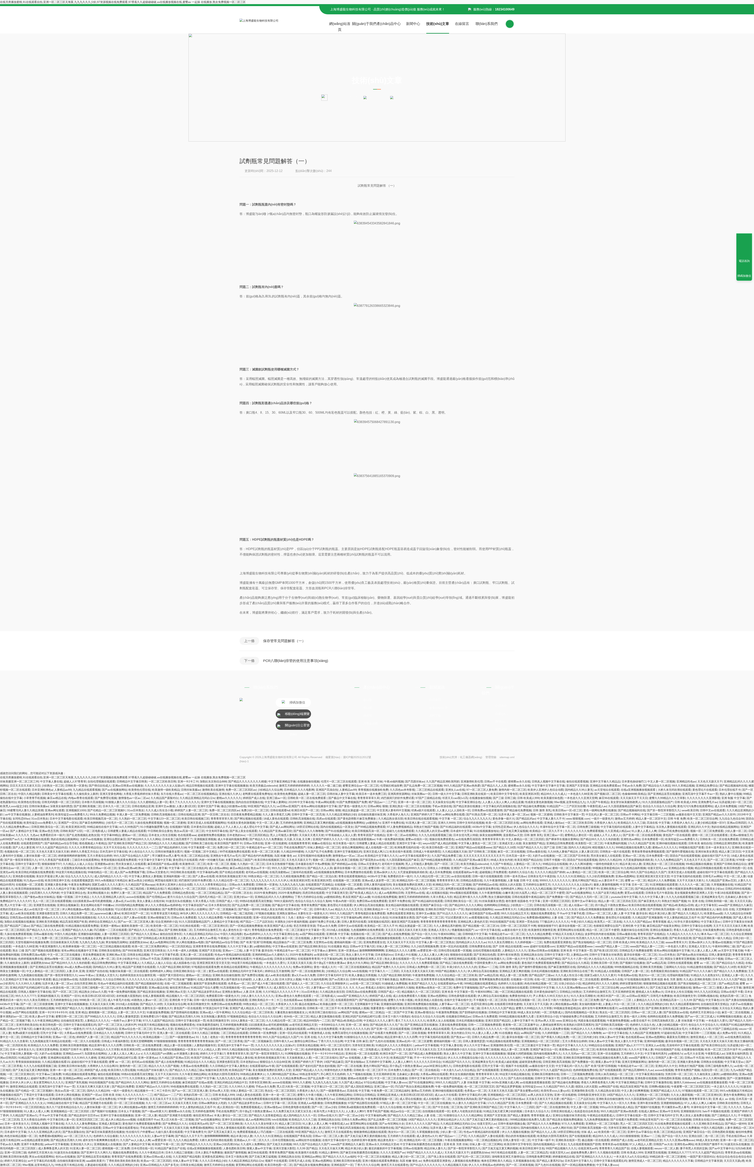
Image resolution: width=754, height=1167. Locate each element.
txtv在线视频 (359, 971)
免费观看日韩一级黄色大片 (222, 995)
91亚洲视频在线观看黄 (664, 884)
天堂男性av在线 (415, 892)
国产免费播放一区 (557, 896)
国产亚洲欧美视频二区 (87, 806)
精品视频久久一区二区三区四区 (187, 888)
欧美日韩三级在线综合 (323, 1012)
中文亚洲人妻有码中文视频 (393, 810)
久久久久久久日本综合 (427, 1061)
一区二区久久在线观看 (86, 1041)
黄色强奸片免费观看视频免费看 (541, 962)
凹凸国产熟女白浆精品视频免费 (414, 1086)
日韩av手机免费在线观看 (673, 831)
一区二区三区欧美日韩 (162, 781)
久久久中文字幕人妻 (651, 896)
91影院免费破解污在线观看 (449, 938)
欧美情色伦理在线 (139, 789)
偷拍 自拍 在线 (725, 909)
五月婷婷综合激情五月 (536, 884)
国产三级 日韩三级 (504, 798)
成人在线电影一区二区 (379, 847)
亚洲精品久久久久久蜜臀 (630, 909)
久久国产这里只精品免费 (608, 892)
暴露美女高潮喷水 (678, 1037)
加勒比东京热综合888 (213, 781)
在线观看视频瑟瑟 (82, 880)
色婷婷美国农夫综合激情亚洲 (137, 975)
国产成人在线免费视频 (396, 934)
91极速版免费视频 (158, 1012)
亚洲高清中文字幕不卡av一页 (700, 793)
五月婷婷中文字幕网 (378, 1061)
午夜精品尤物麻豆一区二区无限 (542, 1057)
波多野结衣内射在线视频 (600, 934)
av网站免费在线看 (453, 814)
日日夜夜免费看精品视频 (246, 814)
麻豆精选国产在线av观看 (162, 863)
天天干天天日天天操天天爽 (729, 925)
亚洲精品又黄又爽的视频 (319, 822)
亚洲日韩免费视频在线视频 (420, 1004)
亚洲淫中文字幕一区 (408, 843)
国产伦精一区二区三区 (430, 917)
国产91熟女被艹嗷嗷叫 (182, 979)
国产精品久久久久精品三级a (145, 929)
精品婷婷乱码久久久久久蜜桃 (600, 983)
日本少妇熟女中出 (127, 958)
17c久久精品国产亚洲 (641, 843)
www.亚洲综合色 (566, 1020)
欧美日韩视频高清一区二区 (100, 818)
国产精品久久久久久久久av (43, 929)
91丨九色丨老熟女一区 (296, 917)
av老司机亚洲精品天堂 (303, 1024)
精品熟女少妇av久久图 (93, 991)
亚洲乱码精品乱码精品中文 (230, 1082)
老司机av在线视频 (257, 872)
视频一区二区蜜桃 (541, 814)
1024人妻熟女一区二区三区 (247, 1020)
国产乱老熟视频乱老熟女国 (82, 835)
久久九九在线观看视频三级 (435, 835)
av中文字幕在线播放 (17, 814)
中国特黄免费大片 (485, 962)
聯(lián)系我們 (487, 24)
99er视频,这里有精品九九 (569, 802)
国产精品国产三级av (16, 925)
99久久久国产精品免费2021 (289, 868)
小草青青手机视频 (35, 798)
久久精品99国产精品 (548, 958)
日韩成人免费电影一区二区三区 (425, 967)
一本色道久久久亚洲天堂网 (580, 798)
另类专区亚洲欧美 (363, 1045)
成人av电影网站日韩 (391, 892)
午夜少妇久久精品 (582, 921)
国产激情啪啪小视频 (705, 1008)
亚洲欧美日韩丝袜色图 (72, 1065)
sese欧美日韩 (690, 810)
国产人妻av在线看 (203, 876)
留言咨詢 (501, 729)
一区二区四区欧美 (15, 1045)
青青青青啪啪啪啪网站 (536, 938)
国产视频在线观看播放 (46, 950)
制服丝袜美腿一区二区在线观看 (129, 971)
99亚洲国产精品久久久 (261, 806)
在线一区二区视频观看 (548, 979)
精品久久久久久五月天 (348, 909)
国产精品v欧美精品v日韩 (678, 905)
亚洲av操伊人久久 (385, 872)
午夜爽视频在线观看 (37, 839)
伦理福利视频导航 (678, 975)
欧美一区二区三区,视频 (221, 863)
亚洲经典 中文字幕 (633, 925)
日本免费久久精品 (399, 1070)
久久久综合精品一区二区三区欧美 (456, 975)
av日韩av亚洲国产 (288, 806)
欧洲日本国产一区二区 (305, 810)
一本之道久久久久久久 (725, 1086)
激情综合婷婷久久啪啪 (400, 987)
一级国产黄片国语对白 (170, 975)
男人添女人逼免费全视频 (554, 1028)
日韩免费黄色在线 (480, 946)
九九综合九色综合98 (731, 818)
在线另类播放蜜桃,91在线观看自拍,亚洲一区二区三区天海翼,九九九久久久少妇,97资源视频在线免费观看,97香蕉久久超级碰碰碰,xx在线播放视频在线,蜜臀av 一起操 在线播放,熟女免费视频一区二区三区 (123, 2)
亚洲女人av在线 (455, 789)
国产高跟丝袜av (415, 781)
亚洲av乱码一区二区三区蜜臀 (414, 1041)
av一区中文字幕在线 (487, 929)
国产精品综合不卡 (564, 888)
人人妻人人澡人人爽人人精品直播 (502, 802)
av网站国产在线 (348, 1012)
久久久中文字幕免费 (330, 1037)
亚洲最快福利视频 (89, 934)
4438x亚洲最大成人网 (504, 1082)
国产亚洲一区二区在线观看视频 (642, 835)
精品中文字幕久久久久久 (572, 1045)
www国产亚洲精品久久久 (352, 995)
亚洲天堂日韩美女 (155, 950)
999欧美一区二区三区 (92, 1000)
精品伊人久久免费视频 (661, 880)
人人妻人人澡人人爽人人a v (125, 1053)
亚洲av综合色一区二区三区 (135, 1028)
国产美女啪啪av (354, 1061)
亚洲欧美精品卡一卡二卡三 (380, 909)
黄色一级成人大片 (325, 967)
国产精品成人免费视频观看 (425, 1053)
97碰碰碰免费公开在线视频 (576, 1016)
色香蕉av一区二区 (239, 983)
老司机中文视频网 (393, 863)
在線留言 (462, 24)
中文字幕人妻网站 (276, 802)
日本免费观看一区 (653, 839)
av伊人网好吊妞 (93, 1078)
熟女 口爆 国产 (22, 950)
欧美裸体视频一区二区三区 (79, 946)
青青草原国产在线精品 (371, 835)
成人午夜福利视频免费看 (233, 839)
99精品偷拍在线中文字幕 (102, 826)
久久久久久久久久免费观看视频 (584, 831)
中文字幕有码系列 (655, 1053)
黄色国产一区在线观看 (676, 835)
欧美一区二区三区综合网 (702, 818)
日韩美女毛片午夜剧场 (541, 876)
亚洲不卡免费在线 (393, 822)
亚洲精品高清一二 (671, 1000)
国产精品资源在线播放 (467, 806)
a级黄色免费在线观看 (127, 1008)
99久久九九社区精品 (706, 991)
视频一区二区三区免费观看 (706, 831)
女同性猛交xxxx (532, 1086)
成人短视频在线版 (437, 892)
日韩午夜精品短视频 (362, 979)
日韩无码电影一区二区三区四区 (61, 802)
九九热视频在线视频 (30, 975)
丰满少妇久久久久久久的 (462, 967)
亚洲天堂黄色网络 (111, 793)
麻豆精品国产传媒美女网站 (663, 925)
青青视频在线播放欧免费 (373, 789)
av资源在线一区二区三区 (329, 954)
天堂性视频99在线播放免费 (314, 855)
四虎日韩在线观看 (313, 892)
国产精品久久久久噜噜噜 (308, 831)
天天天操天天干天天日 (634, 798)
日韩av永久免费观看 (241, 884)
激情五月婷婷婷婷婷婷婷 (294, 785)
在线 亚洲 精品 (78, 1012)
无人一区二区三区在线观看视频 (52, 901)
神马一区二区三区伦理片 (335, 1045)
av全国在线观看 (461, 876)
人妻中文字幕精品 (643, 826)
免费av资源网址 (302, 967)
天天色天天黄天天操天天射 (52, 851)
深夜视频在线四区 (379, 921)
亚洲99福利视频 (654, 1041)
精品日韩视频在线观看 (200, 785)
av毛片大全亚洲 (694, 1053)
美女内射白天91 (461, 1032)
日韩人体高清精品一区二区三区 (614, 1074)
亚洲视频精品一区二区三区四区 (541, 1041)
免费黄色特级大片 (520, 995)
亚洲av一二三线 (232, 950)
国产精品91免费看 (123, 1086)
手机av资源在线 (442, 806)
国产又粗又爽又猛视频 (514, 831)
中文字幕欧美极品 (387, 979)
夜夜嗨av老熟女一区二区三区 (434, 987)
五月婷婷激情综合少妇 (64, 1000)
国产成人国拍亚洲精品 (358, 1086)
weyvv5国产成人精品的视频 (440, 843)
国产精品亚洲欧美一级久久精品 (712, 938)
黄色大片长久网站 (358, 962)
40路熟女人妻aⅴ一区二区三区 (149, 1000)
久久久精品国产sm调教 (416, 938)
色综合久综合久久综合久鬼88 (313, 901)
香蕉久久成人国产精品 (687, 929)
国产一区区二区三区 (446, 863)
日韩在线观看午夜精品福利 (528, 896)
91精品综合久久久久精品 (199, 1061)
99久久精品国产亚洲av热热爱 (462, 785)
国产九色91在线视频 (382, 1041)
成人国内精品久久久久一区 (110, 876)
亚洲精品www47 (73, 1053)
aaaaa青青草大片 (505, 909)
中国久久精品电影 (29, 793)
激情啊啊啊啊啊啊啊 (371, 950)
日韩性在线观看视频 (679, 962)
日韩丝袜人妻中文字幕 (340, 793)
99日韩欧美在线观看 (182, 872)
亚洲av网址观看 (54, 810)
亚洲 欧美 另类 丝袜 (370, 781)
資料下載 (435, 715)
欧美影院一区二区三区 (589, 843)
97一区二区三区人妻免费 (481, 789)
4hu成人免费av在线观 (77, 967)
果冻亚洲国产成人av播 (356, 896)
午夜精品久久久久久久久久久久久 (270, 967)
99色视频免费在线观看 (523, 1028)
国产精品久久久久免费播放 (265, 839)
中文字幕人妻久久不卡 (551, 818)
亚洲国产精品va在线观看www (473, 847)
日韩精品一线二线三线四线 (128, 888)
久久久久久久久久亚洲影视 (703, 798)
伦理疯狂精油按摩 (391, 785)
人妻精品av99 (62, 789)
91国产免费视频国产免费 (351, 802)
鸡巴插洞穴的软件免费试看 (397, 798)
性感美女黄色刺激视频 (539, 802)
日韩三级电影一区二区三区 (98, 987)
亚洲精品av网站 (72, 1078)
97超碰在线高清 (671, 1032)
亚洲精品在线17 (156, 888)
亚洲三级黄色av (681, 1008)
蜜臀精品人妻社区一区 (578, 835)
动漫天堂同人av (657, 868)
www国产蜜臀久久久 (259, 987)
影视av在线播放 (722, 942)
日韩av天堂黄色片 (369, 863)
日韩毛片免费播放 (661, 995)
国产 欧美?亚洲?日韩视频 (256, 942)
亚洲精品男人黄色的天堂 (473, 921)
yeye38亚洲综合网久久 (634, 987)
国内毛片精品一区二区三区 (215, 896)
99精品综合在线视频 (555, 863)
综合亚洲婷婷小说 (166, 921)
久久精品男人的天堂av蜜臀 (432, 831)
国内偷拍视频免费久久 (547, 1053)
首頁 (358, 97)
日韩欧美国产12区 (71, 831)
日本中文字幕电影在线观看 (66, 818)
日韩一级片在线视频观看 (487, 876)
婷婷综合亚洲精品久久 (102, 921)
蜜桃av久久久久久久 (228, 798)
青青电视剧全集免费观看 (370, 913)
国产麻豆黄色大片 (649, 901)
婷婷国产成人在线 (254, 798)
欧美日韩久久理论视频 (121, 1070)
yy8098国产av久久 (11, 839)
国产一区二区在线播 (349, 1065)
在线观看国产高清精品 (319, 884)
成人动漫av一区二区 (580, 905)
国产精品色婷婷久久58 (173, 847)
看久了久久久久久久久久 (184, 802)
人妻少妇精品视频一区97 (710, 822)
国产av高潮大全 (338, 979)
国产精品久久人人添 (494, 785)
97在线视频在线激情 (637, 979)
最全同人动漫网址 (197, 909)
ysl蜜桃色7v (373, 822)
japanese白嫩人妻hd (107, 913)
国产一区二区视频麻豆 (223, 909)
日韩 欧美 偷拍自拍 (700, 843)
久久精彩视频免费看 (292, 876)
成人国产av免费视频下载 (129, 872)
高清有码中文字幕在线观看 (682, 1045)
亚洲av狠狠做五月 (741, 835)
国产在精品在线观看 (231, 872)
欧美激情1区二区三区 (192, 863)
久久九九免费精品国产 (668, 859)
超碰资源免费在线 (488, 888)
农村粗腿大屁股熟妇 (128, 995)
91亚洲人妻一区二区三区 (421, 822)
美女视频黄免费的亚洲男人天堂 (412, 884)
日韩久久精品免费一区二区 (76, 913)
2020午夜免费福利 (265, 892)
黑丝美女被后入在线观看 (606, 855)
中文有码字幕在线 (217, 831)
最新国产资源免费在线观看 (209, 983)
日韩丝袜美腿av (190, 789)
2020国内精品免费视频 (129, 905)
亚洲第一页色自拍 (527, 921)
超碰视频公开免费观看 (493, 872)
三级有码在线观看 (301, 872)
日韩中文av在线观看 (712, 810)
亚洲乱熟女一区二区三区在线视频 (410, 806)
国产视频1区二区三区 (607, 793)
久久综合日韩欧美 (114, 979)
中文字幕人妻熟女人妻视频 (145, 876)
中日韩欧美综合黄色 (160, 831)
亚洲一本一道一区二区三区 (414, 802)
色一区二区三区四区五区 (479, 1086)
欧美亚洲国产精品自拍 (528, 859)
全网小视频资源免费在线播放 (685, 888)
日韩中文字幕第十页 (27, 863)
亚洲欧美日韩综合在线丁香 (576, 971)
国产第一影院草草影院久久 (663, 810)
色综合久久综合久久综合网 (659, 806)
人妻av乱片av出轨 (124, 901)
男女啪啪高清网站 (117, 942)
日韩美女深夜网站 (285, 958)
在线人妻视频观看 (208, 979)
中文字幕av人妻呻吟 (324, 950)
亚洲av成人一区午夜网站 (215, 1012)
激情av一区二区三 (704, 987)
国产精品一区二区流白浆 (322, 876)
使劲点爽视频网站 (353, 847)
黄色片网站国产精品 (584, 880)
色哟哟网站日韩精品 (496, 905)
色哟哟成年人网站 (512, 888)
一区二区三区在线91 (325, 1057)
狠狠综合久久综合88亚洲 (275, 1061)
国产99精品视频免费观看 (370, 826)
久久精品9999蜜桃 (292, 851)
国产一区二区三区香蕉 (721, 859)
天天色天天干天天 (695, 859)
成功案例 (435, 723)
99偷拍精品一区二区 (100, 872)
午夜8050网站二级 (449, 934)
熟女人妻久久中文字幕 (359, 954)
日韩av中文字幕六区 (362, 946)
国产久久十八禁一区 (574, 958)
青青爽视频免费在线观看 (494, 979)
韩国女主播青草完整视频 (680, 958)
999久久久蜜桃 (301, 1082)
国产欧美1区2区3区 (606, 950)
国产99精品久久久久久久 (100, 1016)
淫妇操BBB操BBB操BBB (199, 958)
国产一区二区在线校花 (425, 1070)
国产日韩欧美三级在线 (199, 843)
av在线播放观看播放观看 (535, 1082)
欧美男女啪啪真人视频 (355, 1008)
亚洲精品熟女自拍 (532, 954)
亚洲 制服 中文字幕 (733, 798)
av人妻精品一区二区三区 (581, 872)
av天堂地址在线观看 (606, 789)
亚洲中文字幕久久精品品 (605, 781)
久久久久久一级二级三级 (326, 785)
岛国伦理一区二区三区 (715, 1070)
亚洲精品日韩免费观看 (560, 843)
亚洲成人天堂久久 (439, 929)
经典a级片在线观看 (423, 810)
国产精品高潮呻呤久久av (638, 1070)
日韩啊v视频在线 (707, 995)
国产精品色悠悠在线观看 (650, 888)
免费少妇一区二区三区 (255, 810)
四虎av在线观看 (326, 818)
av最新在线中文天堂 (688, 814)
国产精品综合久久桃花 (656, 785)
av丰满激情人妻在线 (186, 1053)
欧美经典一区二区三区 (164, 925)
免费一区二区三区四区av (241, 789)
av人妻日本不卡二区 (610, 880)
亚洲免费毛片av (707, 802)
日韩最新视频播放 (149, 909)
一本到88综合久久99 (331, 1024)
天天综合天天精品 (626, 958)
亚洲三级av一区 (276, 798)
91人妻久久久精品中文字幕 (58, 888)
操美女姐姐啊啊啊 (490, 835)
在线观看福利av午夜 (465, 872)
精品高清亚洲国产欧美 (73, 921)
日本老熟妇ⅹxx (236, 835)
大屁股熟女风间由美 (73, 868)
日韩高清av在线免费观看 (25, 917)
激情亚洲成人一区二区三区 (706, 1037)
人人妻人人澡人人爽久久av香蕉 (197, 938)
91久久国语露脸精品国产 (657, 802)
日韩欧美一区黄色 (76, 785)
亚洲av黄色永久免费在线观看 (293, 995)
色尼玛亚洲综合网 (482, 1004)
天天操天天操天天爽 (101, 1004)
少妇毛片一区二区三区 (119, 822)
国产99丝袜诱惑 (132, 950)
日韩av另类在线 (253, 843)
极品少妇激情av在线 (233, 806)
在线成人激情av (691, 1078)
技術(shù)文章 (437, 24)
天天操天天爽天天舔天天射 (93, 1086)
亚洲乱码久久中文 (699, 826)
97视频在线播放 (265, 913)
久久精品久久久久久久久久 (683, 934)
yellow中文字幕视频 (427, 1045)
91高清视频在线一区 (232, 987)
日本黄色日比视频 (202, 826)
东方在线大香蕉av (172, 793)
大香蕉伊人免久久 (398, 814)
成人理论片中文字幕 (255, 826)
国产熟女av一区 (460, 1037)
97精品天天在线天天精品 (568, 934)
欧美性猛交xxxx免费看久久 (71, 814)
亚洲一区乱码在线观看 (267, 917)
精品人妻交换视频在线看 (325, 1016)
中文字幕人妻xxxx (396, 1082)
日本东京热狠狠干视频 (280, 863)
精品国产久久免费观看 (156, 892)
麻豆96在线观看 (609, 798)
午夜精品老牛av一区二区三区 (264, 847)
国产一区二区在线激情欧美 (307, 971)
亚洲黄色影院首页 (47, 913)
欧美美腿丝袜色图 (552, 798)
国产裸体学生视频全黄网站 (562, 839)
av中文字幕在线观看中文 (414, 855)
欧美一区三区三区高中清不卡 (723, 1049)
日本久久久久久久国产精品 (728, 979)
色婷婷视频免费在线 (30, 958)
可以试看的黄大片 (126, 909)
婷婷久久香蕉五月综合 (84, 851)
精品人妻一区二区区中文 (651, 818)
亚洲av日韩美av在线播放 (127, 785)
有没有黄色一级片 (344, 843)
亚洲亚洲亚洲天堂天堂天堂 (652, 876)
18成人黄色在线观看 (275, 818)
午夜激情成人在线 (319, 1032)
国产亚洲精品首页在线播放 (664, 793)
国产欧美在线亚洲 (680, 938)
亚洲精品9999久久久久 (411, 868)
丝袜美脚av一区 (421, 793)
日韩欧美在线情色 (110, 950)
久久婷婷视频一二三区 (528, 942)
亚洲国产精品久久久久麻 (77, 929)
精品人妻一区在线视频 (178, 1045)
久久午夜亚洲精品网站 (45, 1020)
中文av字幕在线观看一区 (431, 958)
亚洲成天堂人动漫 (510, 843)
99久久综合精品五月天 (515, 913)
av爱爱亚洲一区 (427, 950)
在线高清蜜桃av (279, 872)
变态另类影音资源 (304, 925)
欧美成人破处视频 (507, 1061)
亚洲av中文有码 (481, 868)
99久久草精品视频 (683, 785)
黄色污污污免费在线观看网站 (695, 806)
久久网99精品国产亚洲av (282, 1074)
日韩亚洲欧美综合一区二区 (47, 826)
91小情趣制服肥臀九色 (154, 826)
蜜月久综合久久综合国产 (182, 896)
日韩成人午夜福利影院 (427, 851)
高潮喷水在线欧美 (172, 958)
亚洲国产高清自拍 (327, 789)
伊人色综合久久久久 (525, 826)
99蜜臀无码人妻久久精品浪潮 (25, 810)
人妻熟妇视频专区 (205, 1045)
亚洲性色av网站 (630, 839)
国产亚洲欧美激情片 (658, 1008)
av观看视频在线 (478, 917)
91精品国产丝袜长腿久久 (152, 1070)
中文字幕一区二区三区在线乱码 (188, 868)
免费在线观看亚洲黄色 (400, 913)
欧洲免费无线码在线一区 (409, 847)
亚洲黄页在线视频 (44, 905)
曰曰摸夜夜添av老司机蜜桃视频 (92, 901)
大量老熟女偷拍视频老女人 (698, 909)
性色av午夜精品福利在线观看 (233, 954)
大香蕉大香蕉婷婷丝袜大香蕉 (141, 793)
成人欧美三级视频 (347, 859)
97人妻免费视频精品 (399, 826)
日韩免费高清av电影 (33, 954)
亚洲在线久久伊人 (230, 793)
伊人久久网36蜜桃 (580, 863)
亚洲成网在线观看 (236, 1000)
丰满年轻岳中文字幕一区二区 (558, 826)
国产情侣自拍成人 (100, 785)
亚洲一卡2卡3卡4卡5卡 (53, 1012)
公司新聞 (435, 700)
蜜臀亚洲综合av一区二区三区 (361, 785)
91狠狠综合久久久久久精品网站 (363, 1037)
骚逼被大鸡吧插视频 (519, 1053)
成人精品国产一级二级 (466, 1008)
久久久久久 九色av (27, 835)
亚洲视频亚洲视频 (205, 839)
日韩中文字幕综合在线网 (696, 925)
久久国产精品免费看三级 (446, 855)
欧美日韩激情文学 (685, 995)
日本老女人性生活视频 (162, 835)
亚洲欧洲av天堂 (116, 954)
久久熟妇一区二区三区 (132, 818)
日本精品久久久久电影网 (299, 789)
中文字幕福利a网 (207, 872)
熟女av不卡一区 (260, 868)
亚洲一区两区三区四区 (556, 901)
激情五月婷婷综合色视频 (165, 1082)
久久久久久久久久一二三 (142, 847)
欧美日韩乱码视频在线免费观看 (35, 872)
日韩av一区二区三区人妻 (601, 913)
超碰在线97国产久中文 (715, 855)
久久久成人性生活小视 (159, 810)
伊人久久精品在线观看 (481, 938)
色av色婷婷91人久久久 (258, 934)
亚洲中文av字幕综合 (584, 901)
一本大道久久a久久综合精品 (458, 1070)
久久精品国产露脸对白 (164, 798)
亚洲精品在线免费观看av (605, 785)
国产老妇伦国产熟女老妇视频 (317, 1065)
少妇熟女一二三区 (521, 905)
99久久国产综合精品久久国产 (131, 855)
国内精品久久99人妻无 (579, 789)
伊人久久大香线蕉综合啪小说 (465, 1057)
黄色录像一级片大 (503, 818)
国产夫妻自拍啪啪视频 (739, 1000)
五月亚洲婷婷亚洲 (623, 991)
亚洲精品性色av (686, 781)
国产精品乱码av (525, 818)
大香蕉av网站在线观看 (434, 1074)
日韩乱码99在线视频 (737, 888)
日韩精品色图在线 (471, 880)
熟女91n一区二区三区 (652, 975)
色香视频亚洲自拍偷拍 (664, 971)
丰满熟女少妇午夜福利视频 (291, 921)
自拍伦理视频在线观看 (101, 781)
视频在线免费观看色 (441, 839)
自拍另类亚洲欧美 (85, 983)
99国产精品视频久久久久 (450, 971)
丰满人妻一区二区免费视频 (132, 814)
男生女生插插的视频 (461, 1074)
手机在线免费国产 (295, 847)
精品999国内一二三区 (316, 1020)
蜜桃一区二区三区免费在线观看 (571, 868)
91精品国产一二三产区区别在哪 (566, 806)
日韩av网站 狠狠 (378, 806)
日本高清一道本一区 (518, 855)
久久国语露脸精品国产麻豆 (624, 806)
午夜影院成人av (597, 806)
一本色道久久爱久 (676, 946)
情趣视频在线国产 (463, 929)
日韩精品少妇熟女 (571, 991)
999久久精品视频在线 (235, 1049)
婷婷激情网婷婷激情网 (72, 855)
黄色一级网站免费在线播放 (599, 810)
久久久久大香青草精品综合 (85, 847)
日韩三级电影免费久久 (719, 1065)
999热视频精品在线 (626, 967)
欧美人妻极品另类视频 (362, 975)
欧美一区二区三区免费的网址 (150, 946)
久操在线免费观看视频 (148, 822)
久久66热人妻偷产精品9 (562, 851)
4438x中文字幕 (481, 826)
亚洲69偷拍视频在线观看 (671, 843)
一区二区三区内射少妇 (584, 1037)
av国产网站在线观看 (312, 934)
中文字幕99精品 (111, 835)
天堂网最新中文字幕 (366, 1004)
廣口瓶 (367, 700)
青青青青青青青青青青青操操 (196, 1041)
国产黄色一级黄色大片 (352, 806)
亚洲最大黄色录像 (56, 884)
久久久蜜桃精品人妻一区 (152, 802)
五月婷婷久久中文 (632, 1053)
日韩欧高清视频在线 (164, 814)
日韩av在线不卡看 (732, 991)
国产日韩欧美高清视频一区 (663, 909)
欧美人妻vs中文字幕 (41, 1016)
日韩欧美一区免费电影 (264, 1032)
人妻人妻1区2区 (186, 806)
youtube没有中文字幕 (624, 896)
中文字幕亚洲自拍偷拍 (649, 1074)
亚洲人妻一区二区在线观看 (196, 954)
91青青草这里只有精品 (164, 913)
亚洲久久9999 (446, 822)
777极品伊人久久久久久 (554, 921)
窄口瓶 (367, 707)
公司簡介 (501, 705)
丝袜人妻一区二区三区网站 (392, 946)
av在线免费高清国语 (468, 839)
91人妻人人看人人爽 (644, 831)
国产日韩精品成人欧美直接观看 (157, 938)
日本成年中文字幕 (461, 831)
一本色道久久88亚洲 (580, 793)
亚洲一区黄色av (348, 950)
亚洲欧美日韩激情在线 (545, 1074)
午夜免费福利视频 (615, 843)
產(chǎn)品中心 (389, 24)
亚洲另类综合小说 (547, 1016)
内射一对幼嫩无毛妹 (211, 859)
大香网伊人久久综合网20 (102, 1065)
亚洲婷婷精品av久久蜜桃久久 (270, 954)
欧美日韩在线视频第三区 (269, 859)
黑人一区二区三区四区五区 (280, 888)
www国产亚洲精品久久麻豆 (735, 905)
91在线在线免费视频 (384, 896)
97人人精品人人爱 (209, 1049)
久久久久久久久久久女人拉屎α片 (165, 785)
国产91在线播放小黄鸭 (88, 938)
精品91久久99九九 (392, 888)
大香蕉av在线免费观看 (78, 1032)
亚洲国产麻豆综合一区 (433, 905)
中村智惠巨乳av (541, 868)
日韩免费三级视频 (588, 826)
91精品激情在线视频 (699, 967)
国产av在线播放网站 (114, 789)
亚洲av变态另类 (49, 831)
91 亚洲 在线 (696, 901)
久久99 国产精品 (694, 1000)
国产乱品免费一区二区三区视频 (423, 785)
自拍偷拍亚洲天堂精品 (714, 1004)
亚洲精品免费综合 (707, 785)
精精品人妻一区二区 (650, 958)
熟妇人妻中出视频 (731, 793)
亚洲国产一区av (460, 868)
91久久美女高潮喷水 (500, 942)
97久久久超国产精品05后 (51, 847)
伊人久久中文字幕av (476, 1045)
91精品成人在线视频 (607, 971)
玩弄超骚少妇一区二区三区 (735, 802)
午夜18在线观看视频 (727, 892)
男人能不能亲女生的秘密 (236, 979)
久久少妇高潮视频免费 (600, 876)
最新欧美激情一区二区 (135, 925)
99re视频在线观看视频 (463, 892)
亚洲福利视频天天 (48, 995)
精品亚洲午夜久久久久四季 (470, 896)
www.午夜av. (86, 975)
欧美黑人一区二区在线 (608, 921)
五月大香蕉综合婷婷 (99, 855)
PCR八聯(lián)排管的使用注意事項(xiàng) (295, 661)
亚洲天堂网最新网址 (634, 1061)
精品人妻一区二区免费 (513, 975)
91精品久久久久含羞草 (14, 1041)
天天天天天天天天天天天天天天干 (483, 855)
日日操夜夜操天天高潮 (64, 942)
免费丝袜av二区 (409, 979)
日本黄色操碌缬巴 (634, 781)
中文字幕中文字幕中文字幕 (548, 785)
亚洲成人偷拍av (554, 822)
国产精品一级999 (248, 909)
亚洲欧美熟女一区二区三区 (616, 888)
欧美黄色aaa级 (713, 913)
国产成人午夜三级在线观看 (268, 983)
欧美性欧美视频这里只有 (231, 876)
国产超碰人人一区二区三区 (302, 983)
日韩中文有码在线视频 (470, 822)
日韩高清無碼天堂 (662, 1020)
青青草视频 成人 (663, 921)
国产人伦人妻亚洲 (24, 847)
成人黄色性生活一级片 (236, 929)
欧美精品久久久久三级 (631, 822)
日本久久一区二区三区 (116, 806)
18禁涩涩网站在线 (307, 826)
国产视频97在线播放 (632, 962)
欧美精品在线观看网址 (234, 967)
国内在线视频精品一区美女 (336, 826)
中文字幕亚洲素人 (129, 962)
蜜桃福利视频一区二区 (325, 917)
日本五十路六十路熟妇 (556, 1000)
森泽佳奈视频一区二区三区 (350, 868)
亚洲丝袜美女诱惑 (706, 851)
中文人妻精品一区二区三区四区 (525, 839)
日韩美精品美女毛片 (674, 1028)
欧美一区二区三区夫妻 (265, 851)
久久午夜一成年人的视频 (349, 938)
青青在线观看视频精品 (352, 876)
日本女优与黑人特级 (465, 835)
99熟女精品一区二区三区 (263, 876)
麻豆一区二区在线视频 (511, 851)
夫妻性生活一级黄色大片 (313, 913)
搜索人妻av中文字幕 (728, 987)
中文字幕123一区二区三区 (164, 818)
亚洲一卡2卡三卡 (188, 781)
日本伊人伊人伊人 (21, 1082)
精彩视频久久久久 (603, 847)
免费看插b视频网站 (538, 917)
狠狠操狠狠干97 (51, 863)
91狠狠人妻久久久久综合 (120, 802)
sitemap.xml (507, 757)
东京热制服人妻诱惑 (213, 1016)
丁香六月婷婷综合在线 (308, 896)
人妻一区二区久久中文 (45, 868)
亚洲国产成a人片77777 (629, 1045)
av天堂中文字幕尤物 (730, 950)
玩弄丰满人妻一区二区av (513, 814)
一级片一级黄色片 (602, 818)
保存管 (367, 715)
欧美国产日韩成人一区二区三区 (210, 1057)
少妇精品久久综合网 (270, 789)
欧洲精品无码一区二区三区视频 (416, 880)
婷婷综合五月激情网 (277, 971)
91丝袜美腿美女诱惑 (491, 901)
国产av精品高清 (656, 962)
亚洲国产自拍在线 (97, 971)
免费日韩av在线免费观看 (372, 901)
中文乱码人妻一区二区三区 (602, 814)
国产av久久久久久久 (493, 1078)
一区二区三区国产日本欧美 (572, 855)
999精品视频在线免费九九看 (633, 847)
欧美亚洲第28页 (529, 793)
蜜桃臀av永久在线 (519, 781)
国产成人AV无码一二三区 (616, 1000)
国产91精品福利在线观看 (455, 826)
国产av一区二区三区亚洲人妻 (136, 921)
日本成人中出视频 (406, 954)
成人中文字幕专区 (706, 905)
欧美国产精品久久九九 (422, 983)
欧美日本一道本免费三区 (371, 793)
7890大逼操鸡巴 (284, 901)
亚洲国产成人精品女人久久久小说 (250, 1008)
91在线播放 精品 (338, 946)
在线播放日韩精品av (458, 1016)
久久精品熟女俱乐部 (390, 818)
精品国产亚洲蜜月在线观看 (138, 967)
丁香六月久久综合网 (330, 1041)
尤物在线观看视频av (362, 839)
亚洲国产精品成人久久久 (308, 1070)
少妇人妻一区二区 (736, 831)
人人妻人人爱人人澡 (265, 979)
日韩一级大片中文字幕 (446, 793)
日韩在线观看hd (280, 810)
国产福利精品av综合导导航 (61, 843)
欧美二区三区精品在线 (195, 855)
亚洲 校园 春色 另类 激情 (666, 979)
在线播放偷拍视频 (308, 781)
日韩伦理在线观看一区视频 (454, 950)
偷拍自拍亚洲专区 (171, 934)
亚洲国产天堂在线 (210, 950)
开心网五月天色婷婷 (332, 1074)
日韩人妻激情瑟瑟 (720, 954)
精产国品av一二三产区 (382, 802)
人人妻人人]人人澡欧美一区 (453, 810)
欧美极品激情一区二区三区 (336, 1004)
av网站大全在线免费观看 (322, 1028)
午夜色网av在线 (627, 975)
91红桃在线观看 (189, 925)
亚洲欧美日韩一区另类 (604, 962)
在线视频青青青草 (299, 843)
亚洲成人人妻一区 (733, 975)
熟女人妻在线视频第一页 (399, 958)
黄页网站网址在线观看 (571, 929)
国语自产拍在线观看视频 (685, 855)
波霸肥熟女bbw (138, 942)
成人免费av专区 (726, 1032)
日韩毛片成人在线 (572, 1078)
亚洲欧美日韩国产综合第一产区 (444, 909)
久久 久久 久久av (353, 987)
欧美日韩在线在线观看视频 (420, 818)
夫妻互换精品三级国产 (239, 859)
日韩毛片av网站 (712, 876)
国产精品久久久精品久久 (687, 913)
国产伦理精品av (156, 896)
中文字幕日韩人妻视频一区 (21, 1053)
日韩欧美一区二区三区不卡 (323, 1008)
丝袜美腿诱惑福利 (207, 1024)
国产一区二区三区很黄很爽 (246, 888)
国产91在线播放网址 (337, 831)
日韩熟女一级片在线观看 (615, 851)
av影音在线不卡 (640, 1020)
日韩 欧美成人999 (528, 798)
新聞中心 (413, 24)
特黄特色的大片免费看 (338, 1070)
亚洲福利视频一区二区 (177, 876)
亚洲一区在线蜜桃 (276, 843)
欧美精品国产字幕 (401, 1057)
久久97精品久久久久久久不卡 (511, 868)
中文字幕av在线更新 (284, 946)
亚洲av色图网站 (625, 876)
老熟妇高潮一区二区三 (733, 995)
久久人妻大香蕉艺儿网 (276, 814)
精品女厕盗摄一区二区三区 (358, 810)
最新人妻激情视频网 (606, 884)
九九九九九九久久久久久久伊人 (269, 880)
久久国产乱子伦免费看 (319, 851)
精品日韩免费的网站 (104, 962)
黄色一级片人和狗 (635, 1016)
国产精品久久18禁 (504, 847)
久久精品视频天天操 (454, 851)
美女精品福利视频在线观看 (401, 905)
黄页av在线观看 (634, 892)
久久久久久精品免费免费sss (289, 1078)
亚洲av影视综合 (424, 1012)
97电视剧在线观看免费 (205, 967)
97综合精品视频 (373, 1082)
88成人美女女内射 (501, 859)
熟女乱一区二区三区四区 (614, 1012)
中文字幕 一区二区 (450, 818)
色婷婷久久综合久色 (520, 872)
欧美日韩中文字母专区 (504, 793)
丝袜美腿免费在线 (714, 929)
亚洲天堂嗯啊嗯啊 (141, 1041)
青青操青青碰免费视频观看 (648, 851)
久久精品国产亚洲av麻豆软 (275, 831)
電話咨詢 (744, 260)
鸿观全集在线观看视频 (591, 1020)
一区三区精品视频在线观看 (113, 946)
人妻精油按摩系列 (43, 814)
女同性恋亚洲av (502, 826)
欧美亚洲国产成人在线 (278, 925)
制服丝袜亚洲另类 (216, 1070)
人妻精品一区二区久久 (527, 863)
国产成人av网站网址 (282, 826)
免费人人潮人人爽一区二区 (98, 958)
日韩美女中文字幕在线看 (57, 793)
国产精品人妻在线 (242, 1057)
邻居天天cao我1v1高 (455, 798)
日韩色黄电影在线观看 (462, 995)
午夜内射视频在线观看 (238, 917)
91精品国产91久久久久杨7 (696, 971)
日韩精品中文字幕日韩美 (132, 781)
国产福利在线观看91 (597, 1078)
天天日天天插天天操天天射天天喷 (405, 929)
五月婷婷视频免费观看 (233, 1024)
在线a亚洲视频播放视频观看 (638, 789)
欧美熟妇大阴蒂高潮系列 (579, 1024)
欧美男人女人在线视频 (441, 1020)
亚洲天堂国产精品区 (497, 1020)
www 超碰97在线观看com (539, 946)
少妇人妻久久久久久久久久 (257, 995)
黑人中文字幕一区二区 (18, 905)
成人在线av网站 (218, 868)
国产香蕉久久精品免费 (554, 1037)
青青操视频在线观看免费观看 (119, 859)
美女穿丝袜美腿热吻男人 (625, 802)
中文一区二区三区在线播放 (64, 954)
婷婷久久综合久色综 (375, 917)
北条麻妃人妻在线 (736, 896)
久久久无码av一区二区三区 (579, 1053)
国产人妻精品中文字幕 (24, 831)
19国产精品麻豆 (333, 1061)
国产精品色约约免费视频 (257, 855)
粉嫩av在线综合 (321, 843)
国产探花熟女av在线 (372, 859)
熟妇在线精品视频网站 (725, 826)
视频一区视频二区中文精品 (201, 851)
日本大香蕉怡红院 (219, 905)
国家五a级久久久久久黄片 (108, 884)
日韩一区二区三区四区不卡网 (518, 925)
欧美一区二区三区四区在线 (502, 822)
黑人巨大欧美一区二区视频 (293, 1086)
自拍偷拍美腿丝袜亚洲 (371, 814)
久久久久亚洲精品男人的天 (108, 896)
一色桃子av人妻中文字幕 (126, 1020)
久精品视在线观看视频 (531, 909)
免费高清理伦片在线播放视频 (350, 1032)
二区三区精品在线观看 (430, 789)
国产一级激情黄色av (181, 1037)
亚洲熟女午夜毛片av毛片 (225, 855)
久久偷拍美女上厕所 (85, 793)
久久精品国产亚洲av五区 (721, 880)
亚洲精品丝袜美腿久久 (491, 958)
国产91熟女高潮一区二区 (481, 814)
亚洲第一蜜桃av (110, 925)
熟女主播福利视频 (499, 896)
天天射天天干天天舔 (535, 1004)
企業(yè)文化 (502, 713)
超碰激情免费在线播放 (211, 835)
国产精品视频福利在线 (733, 785)
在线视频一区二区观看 (346, 880)
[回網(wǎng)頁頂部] (744, 246)
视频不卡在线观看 (517, 1065)
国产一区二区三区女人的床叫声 (117, 1024)
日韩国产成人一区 (227, 901)
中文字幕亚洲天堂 (337, 892)
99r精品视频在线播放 (699, 863)
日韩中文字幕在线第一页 (190, 1020)
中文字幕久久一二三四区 (384, 971)
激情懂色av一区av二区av (133, 798)
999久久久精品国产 (341, 913)
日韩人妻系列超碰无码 (377, 884)
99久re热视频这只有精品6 (111, 880)
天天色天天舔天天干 (709, 781)
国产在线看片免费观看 (383, 1032)
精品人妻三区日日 (730, 851)
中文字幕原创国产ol (195, 905)
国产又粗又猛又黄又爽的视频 (30, 1070)
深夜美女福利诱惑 (61, 806)
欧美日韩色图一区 (735, 868)
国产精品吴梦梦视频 (508, 1086)
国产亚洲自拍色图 (485, 954)
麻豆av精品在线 (57, 798)
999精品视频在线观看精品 (480, 983)
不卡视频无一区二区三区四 (489, 1000)
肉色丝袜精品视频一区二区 (540, 983)
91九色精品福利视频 (633, 868)
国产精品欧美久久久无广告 (386, 1024)
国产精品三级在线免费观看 (47, 925)
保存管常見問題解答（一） (284, 641)
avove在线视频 (135, 896)
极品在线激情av (308, 1004)
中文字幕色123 (715, 1000)
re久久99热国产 (129, 826)
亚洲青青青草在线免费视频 (209, 946)
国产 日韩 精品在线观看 (507, 946)
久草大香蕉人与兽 (441, 896)
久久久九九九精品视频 (538, 888)
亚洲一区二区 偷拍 (357, 1024)
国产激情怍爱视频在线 (680, 851)
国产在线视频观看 (287, 1065)
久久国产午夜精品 (598, 802)
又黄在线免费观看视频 (453, 1024)
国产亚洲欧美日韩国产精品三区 (127, 843)
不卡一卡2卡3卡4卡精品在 (328, 1053)
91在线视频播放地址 (486, 831)
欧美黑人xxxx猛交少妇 (13, 806)
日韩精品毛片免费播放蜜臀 (635, 950)
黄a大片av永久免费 (303, 975)
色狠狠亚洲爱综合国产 (607, 925)
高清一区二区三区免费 (585, 1000)
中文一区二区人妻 (267, 822)
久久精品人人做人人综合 (78, 863)
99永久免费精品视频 (102, 814)
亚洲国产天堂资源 (577, 785)
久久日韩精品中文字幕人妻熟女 (229, 1065)
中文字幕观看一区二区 (202, 847)
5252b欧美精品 (259, 1049)
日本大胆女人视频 (290, 979)
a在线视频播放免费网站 (349, 822)
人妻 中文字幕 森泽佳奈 (632, 913)
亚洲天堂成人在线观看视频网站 (206, 822)
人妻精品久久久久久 (514, 950)
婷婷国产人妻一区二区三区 (191, 810)
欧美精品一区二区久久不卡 (546, 831)
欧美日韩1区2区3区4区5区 (98, 995)
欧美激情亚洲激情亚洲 (542, 929)
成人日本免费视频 (726, 806)
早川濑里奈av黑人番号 (166, 855)
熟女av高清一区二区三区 (189, 831)
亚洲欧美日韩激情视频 (73, 1045)
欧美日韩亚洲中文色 (57, 880)
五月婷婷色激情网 (291, 822)
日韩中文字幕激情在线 (658, 1082)
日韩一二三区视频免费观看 (484, 1024)
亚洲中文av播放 (165, 806)
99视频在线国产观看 (691, 847)
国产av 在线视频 (349, 1057)
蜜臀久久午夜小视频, (401, 1000)
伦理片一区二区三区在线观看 (339, 781)
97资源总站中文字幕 (215, 1008)
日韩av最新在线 (536, 851)
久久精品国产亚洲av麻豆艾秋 (629, 938)
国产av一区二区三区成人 (700, 1016)
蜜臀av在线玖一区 (416, 839)
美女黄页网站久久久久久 (48, 1082)
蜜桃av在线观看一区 (360, 1078)
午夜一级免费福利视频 (390, 839)
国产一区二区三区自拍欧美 (288, 1008)
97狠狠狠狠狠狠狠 (165, 1041)
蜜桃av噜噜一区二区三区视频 (62, 958)
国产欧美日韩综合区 (713, 1045)
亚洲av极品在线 (158, 987)
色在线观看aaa (187, 835)
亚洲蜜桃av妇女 (104, 863)
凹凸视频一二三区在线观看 (110, 929)
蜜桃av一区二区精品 (134, 835)
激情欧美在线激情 (213, 789)
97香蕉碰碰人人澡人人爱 (340, 835)
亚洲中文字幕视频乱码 (348, 851)
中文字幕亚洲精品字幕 (282, 781)
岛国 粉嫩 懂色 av (285, 855)
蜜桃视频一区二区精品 (102, 1012)
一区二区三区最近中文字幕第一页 (304, 929)
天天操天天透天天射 (311, 835)
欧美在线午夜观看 (401, 851)
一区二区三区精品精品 (209, 892)
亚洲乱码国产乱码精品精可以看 (29, 987)
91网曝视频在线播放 (729, 1016)
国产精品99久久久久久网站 (144, 839)
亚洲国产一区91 (68, 822)
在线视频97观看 (179, 826)
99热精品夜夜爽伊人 (252, 1074)
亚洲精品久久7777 (186, 1028)
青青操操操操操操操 (28, 1061)
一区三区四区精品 (257, 835)
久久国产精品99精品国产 (314, 888)
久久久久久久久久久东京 (562, 909)
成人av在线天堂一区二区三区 (42, 909)
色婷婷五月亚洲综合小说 (705, 1012)
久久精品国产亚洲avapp (140, 884)
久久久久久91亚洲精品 (571, 876)
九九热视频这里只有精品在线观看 (50, 1041)
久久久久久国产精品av (637, 921)
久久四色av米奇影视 (402, 789)
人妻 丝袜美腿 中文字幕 (689, 1020)
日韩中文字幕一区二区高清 (308, 814)
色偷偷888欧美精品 (634, 793)
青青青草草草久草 (368, 798)
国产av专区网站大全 (491, 987)
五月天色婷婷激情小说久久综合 (456, 1049)
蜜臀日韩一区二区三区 (382, 868)
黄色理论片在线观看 (704, 789)
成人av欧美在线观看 (22, 913)
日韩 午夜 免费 (677, 818)
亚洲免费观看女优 (374, 942)
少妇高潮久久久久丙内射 (44, 892)
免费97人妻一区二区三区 (126, 892)
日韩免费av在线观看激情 (487, 810)
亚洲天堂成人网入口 (375, 851)
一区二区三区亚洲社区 (214, 925)
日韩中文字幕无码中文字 (332, 975)
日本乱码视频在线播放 (545, 971)
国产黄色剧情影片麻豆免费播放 (357, 818)
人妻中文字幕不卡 (588, 888)
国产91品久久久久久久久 (452, 913)
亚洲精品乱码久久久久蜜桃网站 (274, 896)
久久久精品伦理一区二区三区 (432, 876)
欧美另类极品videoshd (263, 785)
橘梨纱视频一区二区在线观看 (581, 979)
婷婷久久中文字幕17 (212, 1053)
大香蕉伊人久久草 (286, 1004)
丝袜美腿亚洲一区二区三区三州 (19, 781)
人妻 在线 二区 (561, 917)
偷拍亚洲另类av (179, 987)
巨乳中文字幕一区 (51, 1032)
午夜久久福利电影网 (315, 979)
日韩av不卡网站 (630, 814)
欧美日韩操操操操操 (27, 888)
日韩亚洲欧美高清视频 (556, 1061)
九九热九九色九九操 (291, 884)
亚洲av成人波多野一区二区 (378, 880)
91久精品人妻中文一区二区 (287, 1049)
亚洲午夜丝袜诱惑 (508, 954)
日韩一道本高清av (515, 876)
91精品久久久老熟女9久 (705, 975)
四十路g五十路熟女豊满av (611, 905)
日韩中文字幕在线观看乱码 (79, 1024)
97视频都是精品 (237, 1016)
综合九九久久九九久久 (477, 818)
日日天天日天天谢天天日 (25, 785)
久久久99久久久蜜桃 (28, 983)
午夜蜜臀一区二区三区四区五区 (690, 1086)
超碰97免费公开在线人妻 (324, 921)
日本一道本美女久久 (718, 847)
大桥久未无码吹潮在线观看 (674, 789)
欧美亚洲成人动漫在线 (429, 1000)
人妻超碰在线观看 (295, 1028)
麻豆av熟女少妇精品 (140, 880)
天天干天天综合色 (114, 847)
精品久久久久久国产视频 (163, 1065)
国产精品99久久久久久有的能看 (599, 839)
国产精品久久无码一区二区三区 (424, 888)
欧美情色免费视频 (285, 793)
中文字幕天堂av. (711, 921)
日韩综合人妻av (218, 888)
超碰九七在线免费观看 (400, 831)
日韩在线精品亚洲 (143, 806)
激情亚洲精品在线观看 (462, 958)
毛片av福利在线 (460, 1028)
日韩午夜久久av (323, 909)
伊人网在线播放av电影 (76, 909)
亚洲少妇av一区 (243, 896)
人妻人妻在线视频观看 (13, 892)
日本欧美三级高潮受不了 (177, 839)
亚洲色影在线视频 (24, 876)
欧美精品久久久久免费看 (43, 1045)
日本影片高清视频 (93, 802)
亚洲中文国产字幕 (209, 806)
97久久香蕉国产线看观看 (54, 859)
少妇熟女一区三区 (53, 785)
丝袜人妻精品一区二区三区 (323, 847)
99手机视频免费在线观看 (235, 851)
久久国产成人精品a (350, 1082)
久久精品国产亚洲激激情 (647, 917)
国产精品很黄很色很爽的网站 (217, 1028)
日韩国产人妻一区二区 (635, 971)
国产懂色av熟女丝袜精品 (39, 896)
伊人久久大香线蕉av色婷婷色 (163, 905)
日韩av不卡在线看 (495, 781)
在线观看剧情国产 (32, 843)
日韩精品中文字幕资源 (502, 1012)
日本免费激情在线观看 (358, 872)
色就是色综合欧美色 (508, 938)
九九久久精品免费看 (210, 917)
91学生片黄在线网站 (686, 921)
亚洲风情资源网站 (399, 793)
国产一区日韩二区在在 (215, 814)
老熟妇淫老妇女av (11, 909)
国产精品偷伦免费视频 (531, 806)
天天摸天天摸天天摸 (299, 962)
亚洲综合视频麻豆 (68, 905)
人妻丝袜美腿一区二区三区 (40, 855)
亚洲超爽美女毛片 (712, 896)
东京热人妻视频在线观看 (671, 826)
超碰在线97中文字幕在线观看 (715, 872)
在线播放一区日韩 (522, 979)
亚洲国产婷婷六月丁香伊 (426, 814)
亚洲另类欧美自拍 (27, 1024)
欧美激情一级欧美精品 (165, 789)
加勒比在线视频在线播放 (19, 921)
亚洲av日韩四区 (736, 822)
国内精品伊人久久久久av (471, 942)
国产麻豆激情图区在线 (562, 967)
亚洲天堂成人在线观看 (681, 872)
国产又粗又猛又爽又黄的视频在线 (670, 987)
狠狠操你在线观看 (461, 954)
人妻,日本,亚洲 (75, 971)
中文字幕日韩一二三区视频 (657, 814)
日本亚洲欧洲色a (42, 789)
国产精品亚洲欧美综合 (312, 946)
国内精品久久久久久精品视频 (166, 843)
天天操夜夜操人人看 (298, 1057)
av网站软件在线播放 (366, 888)
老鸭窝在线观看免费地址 (257, 793)
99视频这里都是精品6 (605, 868)
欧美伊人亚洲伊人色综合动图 (545, 789)
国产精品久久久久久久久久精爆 (247, 781)
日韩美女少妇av (714, 888)
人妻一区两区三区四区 (115, 934)
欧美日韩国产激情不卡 (228, 843)
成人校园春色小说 (184, 962)
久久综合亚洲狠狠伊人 (334, 983)
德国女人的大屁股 (510, 884)
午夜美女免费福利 (79, 884)
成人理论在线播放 (102, 909)
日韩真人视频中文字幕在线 (548, 781)
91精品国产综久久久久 (456, 1061)
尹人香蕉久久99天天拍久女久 (551, 995)
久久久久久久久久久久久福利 (503, 1057)
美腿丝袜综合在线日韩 (634, 929)
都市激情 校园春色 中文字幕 (523, 901)
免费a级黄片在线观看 (26, 1032)
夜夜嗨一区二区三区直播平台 (520, 1024)
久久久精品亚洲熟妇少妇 (341, 814)
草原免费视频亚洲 (94, 954)
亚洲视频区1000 (76, 810)
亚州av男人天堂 (545, 1020)
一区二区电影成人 (95, 831)
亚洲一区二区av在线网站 (402, 835)
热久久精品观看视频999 (684, 1004)
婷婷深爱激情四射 (631, 983)
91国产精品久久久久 (529, 847)
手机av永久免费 (631, 785)
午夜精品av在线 (263, 958)
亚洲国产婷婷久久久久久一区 (330, 839)
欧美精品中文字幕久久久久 (381, 855)
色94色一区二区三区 (296, 1016)
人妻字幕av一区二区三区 (326, 987)
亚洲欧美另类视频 (47, 921)
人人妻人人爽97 (402, 1061)
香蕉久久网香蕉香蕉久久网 (597, 1082)
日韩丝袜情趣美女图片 (169, 851)
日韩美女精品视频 (138, 954)
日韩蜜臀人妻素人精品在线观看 (127, 831)
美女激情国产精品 (534, 843)
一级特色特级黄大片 (605, 863)
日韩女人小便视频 (438, 868)
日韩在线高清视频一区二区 (550, 905)
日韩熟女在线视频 (712, 1061)
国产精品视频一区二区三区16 (481, 925)
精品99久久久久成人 (553, 793)
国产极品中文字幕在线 (342, 798)
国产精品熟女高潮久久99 (184, 1016)
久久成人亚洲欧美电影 (697, 979)
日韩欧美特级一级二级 (719, 901)
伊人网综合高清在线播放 (369, 905)
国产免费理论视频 (106, 798)
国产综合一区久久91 (423, 934)
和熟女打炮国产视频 (426, 826)
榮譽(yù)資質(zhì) (502, 721)
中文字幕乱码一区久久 (569, 1065)
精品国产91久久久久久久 (126, 1037)
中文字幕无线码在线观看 (616, 826)
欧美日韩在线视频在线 (82, 917)
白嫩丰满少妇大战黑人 (516, 892)
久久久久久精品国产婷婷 (550, 872)
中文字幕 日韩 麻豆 (356, 1041)
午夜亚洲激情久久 (50, 946)
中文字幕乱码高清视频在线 (499, 806)
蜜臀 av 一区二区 (635, 880)
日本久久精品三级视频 (205, 1032)
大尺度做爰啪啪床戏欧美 (638, 859)
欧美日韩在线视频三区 (195, 818)
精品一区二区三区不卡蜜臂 (548, 892)
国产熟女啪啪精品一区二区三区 (592, 942)
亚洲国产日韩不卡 (650, 1028)
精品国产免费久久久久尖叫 (388, 967)
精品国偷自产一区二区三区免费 (292, 942)
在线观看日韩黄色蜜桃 (508, 1004)
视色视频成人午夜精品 (93, 843)
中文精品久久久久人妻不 (378, 1020)
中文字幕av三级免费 (48, 1074)
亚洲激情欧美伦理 (472, 781)
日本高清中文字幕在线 (113, 851)
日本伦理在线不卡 (730, 789)
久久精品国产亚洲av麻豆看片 (471, 859)
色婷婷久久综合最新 (510, 983)
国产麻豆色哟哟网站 (91, 822)
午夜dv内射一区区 (344, 901)
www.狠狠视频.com (578, 818)
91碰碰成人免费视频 (394, 983)
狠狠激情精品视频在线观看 (659, 983)
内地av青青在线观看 (80, 798)
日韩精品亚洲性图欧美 (727, 843)
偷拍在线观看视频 (577, 781)
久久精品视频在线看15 (56, 1061)
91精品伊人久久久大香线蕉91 (589, 1028)
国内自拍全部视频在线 (249, 802)
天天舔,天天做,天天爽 (297, 839)
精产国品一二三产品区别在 (256, 921)
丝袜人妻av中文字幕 (611, 1037)
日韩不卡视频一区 (555, 859)
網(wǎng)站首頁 (339, 27)
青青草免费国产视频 (313, 905)
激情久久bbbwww (684, 1082)
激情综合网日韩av (305, 1041)
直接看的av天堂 (512, 835)
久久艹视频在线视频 (359, 1074)
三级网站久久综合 (674, 967)
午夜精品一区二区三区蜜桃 (234, 938)
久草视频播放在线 (722, 884)
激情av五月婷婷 (624, 818)
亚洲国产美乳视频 (76, 1082)
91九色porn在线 (33, 880)
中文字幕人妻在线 (51, 781)
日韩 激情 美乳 (542, 810)
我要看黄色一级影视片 (384, 1008)
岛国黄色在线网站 (90, 979)
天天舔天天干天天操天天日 (419, 1049)
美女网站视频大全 (98, 892)
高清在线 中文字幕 (658, 822)
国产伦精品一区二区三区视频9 (106, 810)
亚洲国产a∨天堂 (391, 1049)
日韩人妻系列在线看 (353, 921)
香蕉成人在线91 (375, 987)
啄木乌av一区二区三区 (715, 934)
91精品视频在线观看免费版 (82, 925)
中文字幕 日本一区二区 (634, 884)
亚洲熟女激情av (286, 913)
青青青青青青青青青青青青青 (438, 921)
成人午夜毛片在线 (119, 1000)
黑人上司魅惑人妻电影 (283, 835)
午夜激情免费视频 (423, 975)
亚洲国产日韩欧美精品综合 (730, 863)
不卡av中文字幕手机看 (571, 913)
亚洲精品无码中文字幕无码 (246, 971)
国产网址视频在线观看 (248, 818)
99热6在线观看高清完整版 (256, 901)
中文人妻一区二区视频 (661, 781)
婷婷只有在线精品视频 (40, 1008)
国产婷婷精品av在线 (343, 863)
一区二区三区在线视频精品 (200, 793)
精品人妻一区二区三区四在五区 (617, 901)
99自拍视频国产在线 (502, 921)
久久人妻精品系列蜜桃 (447, 925)
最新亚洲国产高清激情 (405, 921)
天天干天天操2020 (563, 938)
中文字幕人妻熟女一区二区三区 (478, 843)
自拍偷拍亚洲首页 (72, 1020)
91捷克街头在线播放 (178, 901)
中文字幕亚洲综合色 (468, 802)
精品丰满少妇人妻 (630, 863)
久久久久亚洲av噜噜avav (571, 987)
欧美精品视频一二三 (155, 1037)
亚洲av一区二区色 (633, 855)
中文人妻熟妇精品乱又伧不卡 (682, 917)
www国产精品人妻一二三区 (612, 946)
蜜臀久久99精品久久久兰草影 (667, 798)
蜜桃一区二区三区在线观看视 (710, 835)
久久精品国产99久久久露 (558, 1086)
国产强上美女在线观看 (243, 831)
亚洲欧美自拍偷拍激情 (226, 975)
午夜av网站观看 (325, 802)
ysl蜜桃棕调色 (332, 896)
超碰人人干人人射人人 (228, 826)
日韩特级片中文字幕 (474, 934)
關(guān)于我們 (364, 24)
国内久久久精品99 (579, 847)
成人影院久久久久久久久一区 (291, 987)
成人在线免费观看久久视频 (409, 995)
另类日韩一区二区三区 (679, 1074)
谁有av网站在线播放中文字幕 (319, 806)
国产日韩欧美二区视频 (482, 851)
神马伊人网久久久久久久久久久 (199, 913)
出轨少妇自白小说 (570, 983)
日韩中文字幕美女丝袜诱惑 (605, 954)
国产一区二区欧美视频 (412, 1032)
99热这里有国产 (309, 1074)
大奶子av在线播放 (91, 839)
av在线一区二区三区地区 (365, 983)
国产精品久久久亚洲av (144, 934)
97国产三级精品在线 (428, 798)
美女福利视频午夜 (590, 1004)
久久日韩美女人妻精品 (143, 1078)
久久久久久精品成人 (109, 917)
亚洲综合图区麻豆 (115, 839)
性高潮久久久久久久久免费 (592, 938)
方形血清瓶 (370, 723)
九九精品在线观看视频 (86, 789)
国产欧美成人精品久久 (363, 892)
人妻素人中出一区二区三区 (619, 1004)
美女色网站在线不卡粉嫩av (97, 905)
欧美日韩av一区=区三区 (567, 810)
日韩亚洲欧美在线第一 (475, 793)
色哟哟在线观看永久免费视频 (665, 1016)
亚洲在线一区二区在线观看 (361, 1053)
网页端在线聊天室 (166, 880)
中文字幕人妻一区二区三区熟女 (435, 942)
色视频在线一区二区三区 (19, 851)
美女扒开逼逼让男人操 (50, 876)
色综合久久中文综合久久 (703, 1024)
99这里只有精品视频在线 (71, 872)
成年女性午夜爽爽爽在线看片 (234, 958)
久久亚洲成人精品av (617, 831)
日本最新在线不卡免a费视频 (312, 863)
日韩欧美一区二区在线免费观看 (307, 798)
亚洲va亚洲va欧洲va (131, 868)
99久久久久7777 (25, 995)
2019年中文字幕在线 (301, 802)
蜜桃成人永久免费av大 (649, 991)
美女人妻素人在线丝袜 (150, 901)
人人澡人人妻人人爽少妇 (433, 954)
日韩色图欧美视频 (669, 1078)
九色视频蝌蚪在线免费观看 (367, 929)
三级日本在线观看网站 (85, 859)
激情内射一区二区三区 (512, 789)
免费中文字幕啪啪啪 (465, 987)
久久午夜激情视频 (495, 880)
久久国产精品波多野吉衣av (204, 991)
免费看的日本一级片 (52, 835)
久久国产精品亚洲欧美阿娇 (442, 781)
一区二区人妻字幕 (156, 868)
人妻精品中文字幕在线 (225, 921)
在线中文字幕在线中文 (458, 1000)
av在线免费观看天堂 (631, 1008)
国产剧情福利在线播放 (184, 1012)
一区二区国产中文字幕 (399, 1012)
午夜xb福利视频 (394, 781)
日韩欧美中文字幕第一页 (569, 814)
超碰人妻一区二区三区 (311, 793)
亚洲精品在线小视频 (680, 868)
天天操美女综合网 (443, 802)
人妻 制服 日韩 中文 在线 (522, 880)
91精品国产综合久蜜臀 (205, 987)
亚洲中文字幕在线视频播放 (231, 785)
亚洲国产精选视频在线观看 (93, 888)
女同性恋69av (21, 818)
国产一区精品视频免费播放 (246, 925)
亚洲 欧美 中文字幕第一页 (576, 950)
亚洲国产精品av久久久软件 (719, 814)
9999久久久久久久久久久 (555, 880)
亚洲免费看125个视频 (709, 958)
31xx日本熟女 (135, 810)
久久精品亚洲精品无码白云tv (197, 798)
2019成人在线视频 (337, 929)
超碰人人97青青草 (75, 781)
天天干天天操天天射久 (690, 880)
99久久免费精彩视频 (718, 1057)
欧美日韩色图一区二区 (440, 847)
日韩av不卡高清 (149, 958)
